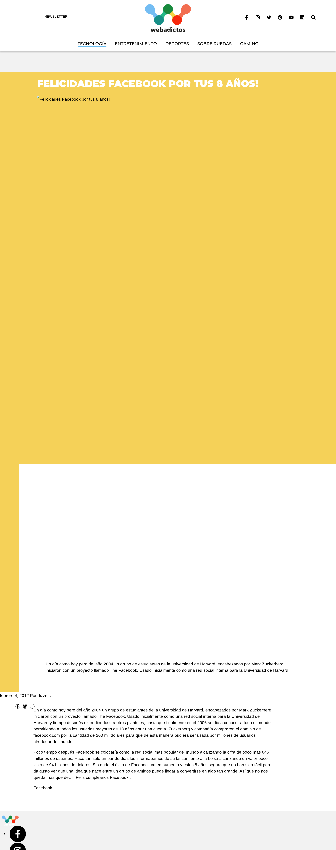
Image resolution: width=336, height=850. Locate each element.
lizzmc (45, 695)
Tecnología (92, 43)
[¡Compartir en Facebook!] (17, 706)
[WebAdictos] (168, 17)
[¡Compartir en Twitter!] (25, 706)
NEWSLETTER (56, 16)
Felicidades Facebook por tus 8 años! (147, 83)
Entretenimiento (136, 43)
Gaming (249, 43)
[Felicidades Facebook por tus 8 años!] (73, 98)
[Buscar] (313, 17)
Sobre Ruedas (214, 43)
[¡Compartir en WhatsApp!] (32, 706)
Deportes (177, 43)
